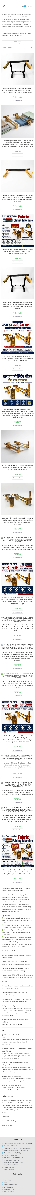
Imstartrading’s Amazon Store (11, 1090)
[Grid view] (15, 43)
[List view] (19, 43)
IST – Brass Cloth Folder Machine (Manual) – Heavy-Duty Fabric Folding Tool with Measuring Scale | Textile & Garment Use (17, 358)
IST (3, 6)
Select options (17, 100)
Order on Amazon (17, 1024)
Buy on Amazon (17, 35)
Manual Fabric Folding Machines (20, 33)
